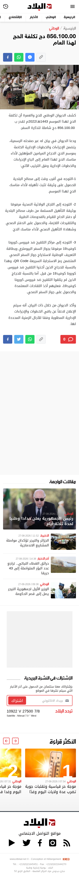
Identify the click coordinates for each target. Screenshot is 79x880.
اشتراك (17, 700)
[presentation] (15, 741)
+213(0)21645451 (28, 864)
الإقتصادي (15, 17)
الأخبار (34, 17)
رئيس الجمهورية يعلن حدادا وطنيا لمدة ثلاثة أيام (41, 521)
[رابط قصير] (41, 57)
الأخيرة (44, 535)
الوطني (51, 17)
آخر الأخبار (43, 558)
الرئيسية (69, 17)
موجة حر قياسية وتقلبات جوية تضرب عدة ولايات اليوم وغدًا (50, 789)
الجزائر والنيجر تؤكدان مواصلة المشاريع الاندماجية (27, 542)
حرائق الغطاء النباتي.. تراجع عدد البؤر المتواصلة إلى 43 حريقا (28, 568)
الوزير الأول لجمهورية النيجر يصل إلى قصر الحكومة (28, 591)
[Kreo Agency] (65, 859)
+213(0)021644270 (56, 864)
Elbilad (40, 7)
